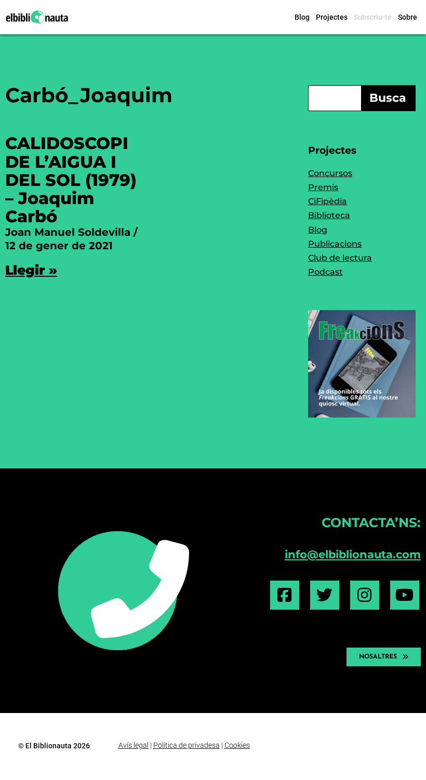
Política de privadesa (186, 745)
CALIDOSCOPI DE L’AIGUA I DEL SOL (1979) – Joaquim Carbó (71, 179)
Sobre (407, 17)
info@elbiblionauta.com (353, 554)
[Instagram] (365, 595)
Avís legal (133, 745)
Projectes (332, 17)
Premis (323, 187)
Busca (387, 98)
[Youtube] (405, 595)
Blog (302, 17)
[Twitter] (325, 595)
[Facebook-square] (285, 595)
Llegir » (31, 270)
